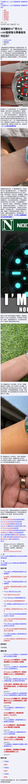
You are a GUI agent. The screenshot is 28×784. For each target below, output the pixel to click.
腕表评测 (6, 12)
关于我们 (6, 19)
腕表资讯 (6, 14)
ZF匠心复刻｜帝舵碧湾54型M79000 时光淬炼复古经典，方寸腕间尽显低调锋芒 (15, 686)
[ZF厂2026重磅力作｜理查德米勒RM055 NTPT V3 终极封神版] (15, 734)
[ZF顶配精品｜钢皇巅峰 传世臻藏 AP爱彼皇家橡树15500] (15, 746)
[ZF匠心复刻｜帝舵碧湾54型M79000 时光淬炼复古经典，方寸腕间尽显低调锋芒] (15, 680)
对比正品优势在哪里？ (13, 519)
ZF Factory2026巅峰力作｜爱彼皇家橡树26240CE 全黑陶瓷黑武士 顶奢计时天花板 (15, 701)
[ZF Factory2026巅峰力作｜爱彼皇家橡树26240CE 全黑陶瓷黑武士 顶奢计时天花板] (15, 695)
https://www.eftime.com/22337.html (12, 551)
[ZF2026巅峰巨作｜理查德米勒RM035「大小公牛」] (15, 709)
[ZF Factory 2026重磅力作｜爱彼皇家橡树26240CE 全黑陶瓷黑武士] (15, 668)
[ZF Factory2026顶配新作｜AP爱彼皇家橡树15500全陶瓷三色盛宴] (15, 656)
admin (9, 40)
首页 (5, 10)
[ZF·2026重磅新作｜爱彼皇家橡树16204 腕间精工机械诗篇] (15, 721)
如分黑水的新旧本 (10, 539)
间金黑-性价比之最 (11, 523)
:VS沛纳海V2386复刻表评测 (12, 532)
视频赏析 (6, 17)
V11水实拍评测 (10, 528)
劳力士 (2, 541)
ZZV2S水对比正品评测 (11, 521)
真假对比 (6, 16)
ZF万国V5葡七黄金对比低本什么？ (14, 537)
